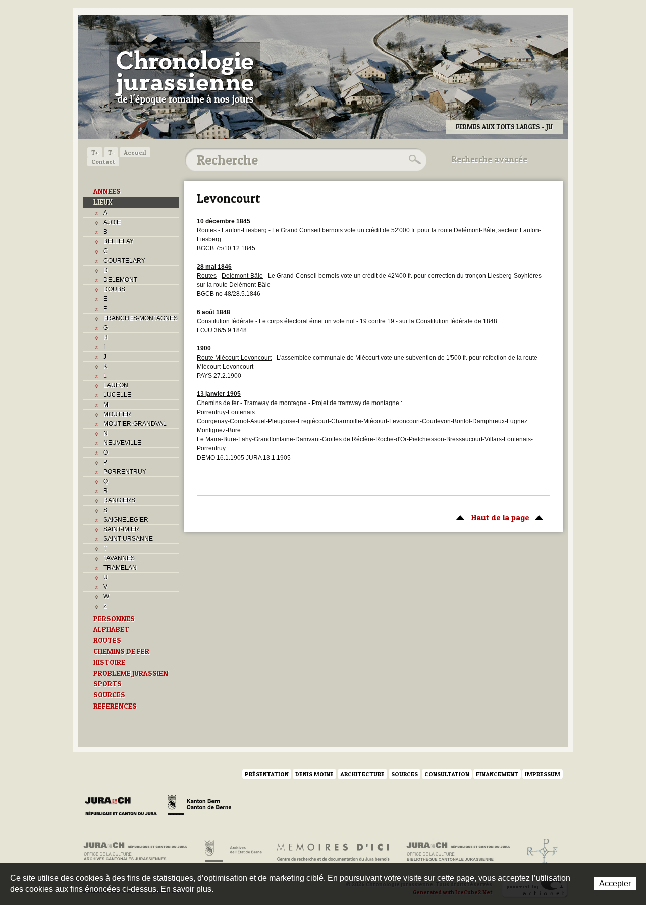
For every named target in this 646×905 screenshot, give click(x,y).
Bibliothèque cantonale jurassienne (458, 851)
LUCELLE (117, 394)
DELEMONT (120, 279)
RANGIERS (119, 500)
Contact (103, 161)
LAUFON (115, 385)
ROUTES (107, 640)
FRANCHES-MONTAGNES (140, 318)
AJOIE (112, 222)
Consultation (446, 774)
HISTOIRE (109, 662)
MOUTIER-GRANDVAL (135, 423)
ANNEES (107, 191)
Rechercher (413, 160)
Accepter (615, 883)
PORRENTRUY (124, 471)
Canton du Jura (123, 806)
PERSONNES (114, 618)
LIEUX (103, 202)
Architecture (362, 774)
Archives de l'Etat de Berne (232, 851)
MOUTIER (117, 414)
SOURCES (109, 694)
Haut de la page (490, 517)
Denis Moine (314, 774)
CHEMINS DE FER (121, 651)
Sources (404, 774)
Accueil (135, 152)
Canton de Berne (199, 806)
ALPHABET (111, 629)
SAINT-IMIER (121, 529)
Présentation (267, 774)
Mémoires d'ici (334, 851)
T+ (94, 152)
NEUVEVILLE (122, 442)
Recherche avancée (489, 159)
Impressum (542, 774)
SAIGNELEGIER (125, 519)
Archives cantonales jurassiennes (139, 851)
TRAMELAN (120, 567)
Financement (497, 774)
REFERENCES (115, 706)
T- (111, 152)
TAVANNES (119, 558)
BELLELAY (118, 241)
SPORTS (107, 683)
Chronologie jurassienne (184, 75)
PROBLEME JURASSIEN (130, 673)
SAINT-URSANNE (128, 538)
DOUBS (114, 289)
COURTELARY (124, 260)
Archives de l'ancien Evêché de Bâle (539, 851)
